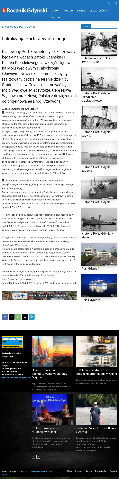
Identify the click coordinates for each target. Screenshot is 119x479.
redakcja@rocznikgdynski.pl (16, 377)
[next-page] (88, 307)
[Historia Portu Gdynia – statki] (99, 219)
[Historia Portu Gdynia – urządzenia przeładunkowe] (99, 79)
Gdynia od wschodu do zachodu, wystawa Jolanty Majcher (49, 373)
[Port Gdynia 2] (99, 285)
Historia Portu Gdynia (96, 202)
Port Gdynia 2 (90, 300)
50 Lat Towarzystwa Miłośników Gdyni (45, 430)
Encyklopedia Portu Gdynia (18, 26)
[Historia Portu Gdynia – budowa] (99, 152)
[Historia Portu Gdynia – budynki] (99, 117)
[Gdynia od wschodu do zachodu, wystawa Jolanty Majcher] (52, 351)
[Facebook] (116, 4)
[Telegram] (32, 317)
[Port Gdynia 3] (99, 254)
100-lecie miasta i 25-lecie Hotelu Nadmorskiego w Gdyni (96, 372)
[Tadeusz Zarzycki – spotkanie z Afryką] (96, 409)
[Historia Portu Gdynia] (99, 187)
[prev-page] (83, 307)
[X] (12, 317)
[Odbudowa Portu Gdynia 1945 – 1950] (99, 44)
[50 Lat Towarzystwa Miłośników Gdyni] (52, 409)
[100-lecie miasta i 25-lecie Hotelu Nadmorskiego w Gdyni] (96, 351)
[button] (109, 3)
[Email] (25, 317)
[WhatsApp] (18, 317)
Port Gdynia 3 (90, 268)
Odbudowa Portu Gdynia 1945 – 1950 (97, 60)
